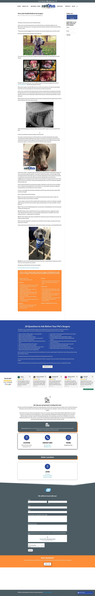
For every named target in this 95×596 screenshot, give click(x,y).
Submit (30, 550)
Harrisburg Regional (22, 84)
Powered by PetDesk (47, 592)
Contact (67, 6)
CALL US (47, 564)
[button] (94, 381)
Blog (73, 6)
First (28, 503)
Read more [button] (20, 386)
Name (29, 499)
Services (60, 6)
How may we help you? (32, 523)
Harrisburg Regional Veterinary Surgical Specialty (27, 15)
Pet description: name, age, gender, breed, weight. (38, 514)
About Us (25, 6)
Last (48, 503)
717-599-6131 (43, 1)
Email (29, 505)
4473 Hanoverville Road (47, 475)
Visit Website (47, 474)
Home (19, 6)
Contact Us (47, 366)
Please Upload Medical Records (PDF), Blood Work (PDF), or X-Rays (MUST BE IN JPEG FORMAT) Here (47, 533)
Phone (29, 510)
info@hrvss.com (48, 446)
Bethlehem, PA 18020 (47, 477)
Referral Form (35, 6)
